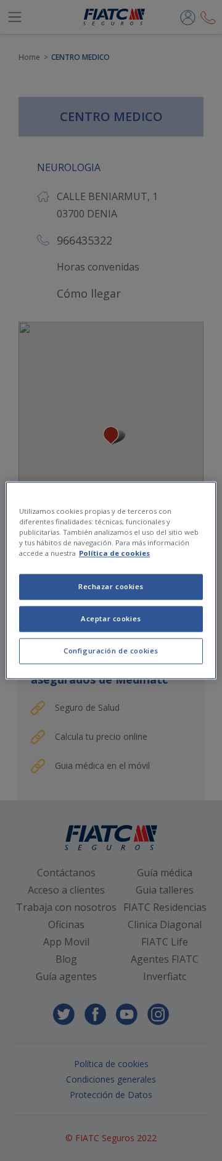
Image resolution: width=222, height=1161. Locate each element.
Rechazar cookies (111, 587)
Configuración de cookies (111, 651)
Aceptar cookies (111, 619)
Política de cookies (114, 553)
